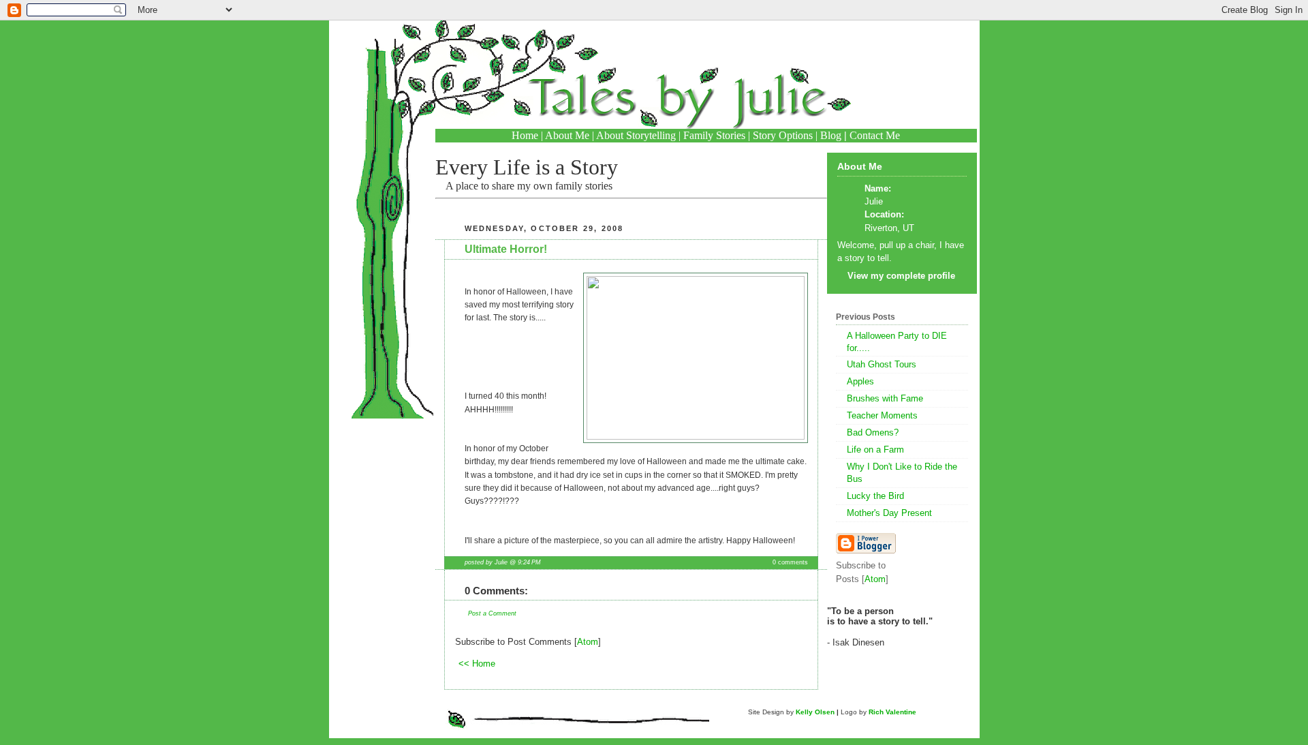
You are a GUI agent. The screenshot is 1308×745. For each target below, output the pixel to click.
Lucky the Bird (875, 496)
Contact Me (875, 135)
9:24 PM (529, 562)
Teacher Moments (882, 415)
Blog (830, 135)
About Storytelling (636, 135)
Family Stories (714, 135)
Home (525, 135)
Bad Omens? (873, 432)
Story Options (783, 135)
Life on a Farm (875, 449)
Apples (860, 381)
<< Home (476, 663)
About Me (567, 135)
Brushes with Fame (885, 398)
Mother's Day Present (889, 513)
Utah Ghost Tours (881, 364)
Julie (874, 201)
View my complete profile (901, 276)
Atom (587, 642)
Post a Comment (492, 613)
